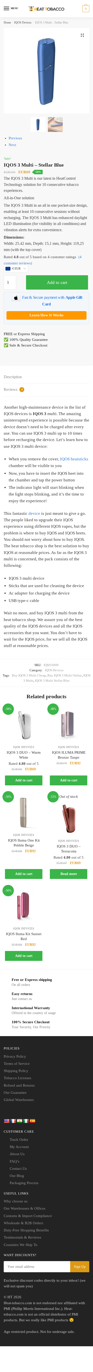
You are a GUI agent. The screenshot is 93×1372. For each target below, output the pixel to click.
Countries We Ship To (20, 1245)
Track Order (19, 1140)
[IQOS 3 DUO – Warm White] (23, 724)
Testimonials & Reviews (22, 1237)
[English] (7, 1121)
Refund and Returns (19, 1085)
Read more (69, 874)
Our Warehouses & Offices (24, 1208)
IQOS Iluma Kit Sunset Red (23, 936)
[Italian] (26, 1121)
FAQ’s (14, 1161)
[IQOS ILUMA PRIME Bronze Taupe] (68, 724)
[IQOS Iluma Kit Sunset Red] (23, 906)
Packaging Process (24, 1183)
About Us (17, 1154)
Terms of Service (17, 1064)
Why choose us (16, 1201)
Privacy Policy (15, 1056)
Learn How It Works (46, 315)
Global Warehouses (19, 1100)
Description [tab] (13, 377)
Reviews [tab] (13, 389)
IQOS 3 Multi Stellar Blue (52, 680)
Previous (15, 138)
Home (7, 22)
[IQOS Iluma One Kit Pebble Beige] (23, 812)
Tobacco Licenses (17, 1078)
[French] (13, 1121)
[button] (82, 35)
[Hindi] (20, 1121)
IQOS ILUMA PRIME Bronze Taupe (69, 754)
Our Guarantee (15, 1093)
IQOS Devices (22, 22)
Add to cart (57, 282)
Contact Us (18, 1169)
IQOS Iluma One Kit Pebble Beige (24, 842)
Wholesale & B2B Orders (23, 1223)
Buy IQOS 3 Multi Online (64, 675)
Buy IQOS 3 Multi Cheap (29, 675)
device (34, 513)
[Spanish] (32, 1121)
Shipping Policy (16, 1071)
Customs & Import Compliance (28, 1216)
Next (12, 145)
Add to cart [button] (23, 780)
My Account (19, 1147)
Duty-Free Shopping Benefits (26, 1230)
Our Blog (17, 1176)
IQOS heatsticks (74, 459)
